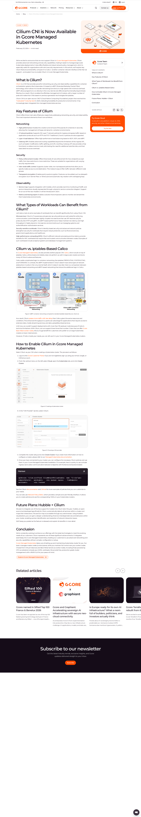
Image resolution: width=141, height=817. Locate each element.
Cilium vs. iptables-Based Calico (103, 88)
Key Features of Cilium (100, 77)
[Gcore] (21, 7)
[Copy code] (84, 471)
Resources (69, 8)
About (79, 8)
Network (53, 8)
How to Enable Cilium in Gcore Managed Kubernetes (106, 93)
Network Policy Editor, (35, 495)
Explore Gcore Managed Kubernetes (31, 557)
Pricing (61, 8)
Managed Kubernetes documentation (58, 457)
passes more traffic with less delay (40, 318)
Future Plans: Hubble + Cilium (102, 98)
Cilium (18, 84)
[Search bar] (96, 8)
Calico (66, 253)
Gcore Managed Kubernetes (66, 60)
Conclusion (96, 103)
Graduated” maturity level (26, 101)
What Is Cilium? (97, 73)
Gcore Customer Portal (36, 356)
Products (33, 8)
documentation (32, 489)
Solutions (43, 8)
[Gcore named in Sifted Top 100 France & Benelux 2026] (33, 600)
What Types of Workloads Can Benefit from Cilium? (107, 82)
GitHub (43, 489)
